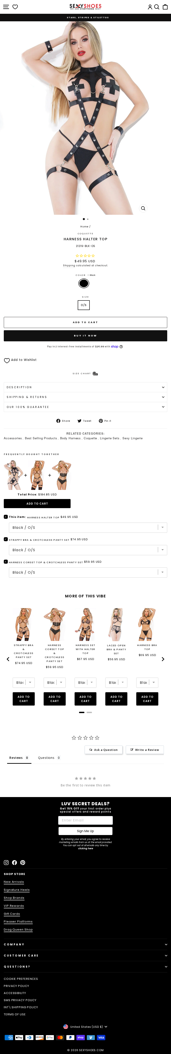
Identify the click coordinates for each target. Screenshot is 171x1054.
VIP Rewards (14, 906)
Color (85, 275)
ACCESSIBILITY (15, 993)
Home (84, 226)
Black (84, 283)
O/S (84, 305)
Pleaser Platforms (18, 921)
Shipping (69, 265)
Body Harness (70, 438)
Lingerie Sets (110, 438)
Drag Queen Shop (18, 929)
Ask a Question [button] (106, 750)
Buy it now (85, 335)
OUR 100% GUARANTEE (28, 407)
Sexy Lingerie (132, 438)
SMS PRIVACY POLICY (20, 1000)
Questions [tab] (46, 758)
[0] (15, 6)
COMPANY (14, 944)
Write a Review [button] (147, 750)
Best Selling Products (41, 438)
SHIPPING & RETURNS (27, 397)
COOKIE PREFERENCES (21, 979)
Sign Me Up (85, 831)
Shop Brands (14, 898)
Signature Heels (17, 890)
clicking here (85, 848)
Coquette (86, 233)
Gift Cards (12, 914)
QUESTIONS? (17, 966)
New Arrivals (14, 882)
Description (19, 387)
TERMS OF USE (15, 1014)
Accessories (13, 438)
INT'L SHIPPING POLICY (21, 1007)
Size (85, 296)
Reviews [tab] (16, 758)
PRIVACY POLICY (16, 986)
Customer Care (21, 955)
